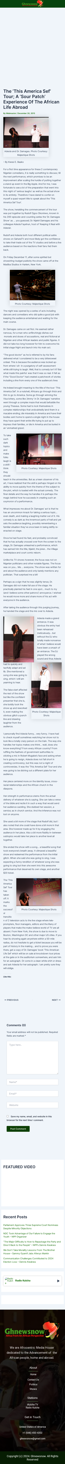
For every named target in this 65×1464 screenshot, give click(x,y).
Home (33, 1374)
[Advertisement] (32, 42)
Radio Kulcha (32, 1407)
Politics (33, 1384)
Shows (33, 1389)
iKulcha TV (32, 1404)
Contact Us (33, 1379)
